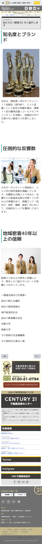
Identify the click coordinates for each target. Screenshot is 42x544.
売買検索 (16, 529)
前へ (5, 356)
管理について (26, 522)
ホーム (4, 529)
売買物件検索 (5, 517)
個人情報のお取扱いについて (9, 534)
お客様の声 (5, 532)
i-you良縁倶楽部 (24, 532)
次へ (36, 356)
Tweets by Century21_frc (8, 463)
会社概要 (7, 494)
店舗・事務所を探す (17, 511)
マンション (28, 517)
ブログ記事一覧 (14, 532)
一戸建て (14, 517)
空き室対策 (17, 522)
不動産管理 (23, 529)
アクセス (20, 494)
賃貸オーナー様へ (7, 522)
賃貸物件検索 (5, 511)
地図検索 (27, 511)
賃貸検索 (9, 529)
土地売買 (21, 517)
